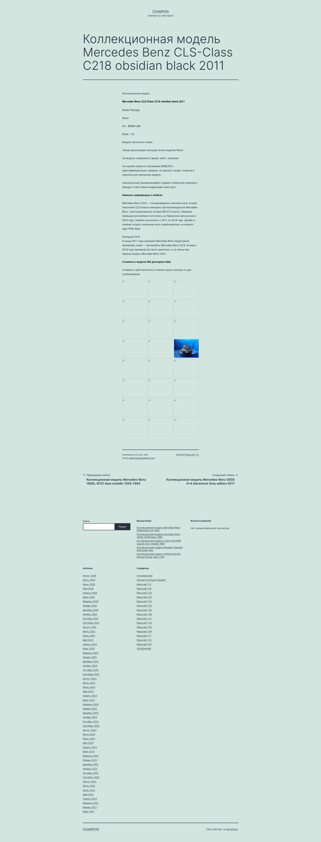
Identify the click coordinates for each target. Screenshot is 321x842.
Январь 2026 (90, 605)
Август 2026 (89, 575)
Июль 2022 (89, 786)
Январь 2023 (90, 760)
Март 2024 (89, 700)
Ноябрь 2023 (90, 717)
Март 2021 (88, 811)
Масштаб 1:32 (144, 597)
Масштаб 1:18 (192, 454)
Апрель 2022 (90, 798)
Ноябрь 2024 (90, 665)
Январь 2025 (90, 657)
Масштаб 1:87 (144, 644)
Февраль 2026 (90, 601)
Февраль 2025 (90, 653)
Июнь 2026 (89, 584)
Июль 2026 (89, 580)
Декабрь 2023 (90, 713)
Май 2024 (88, 691)
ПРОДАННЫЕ (144, 648)
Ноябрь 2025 (90, 614)
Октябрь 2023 (90, 721)
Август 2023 (89, 730)
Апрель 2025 (90, 644)
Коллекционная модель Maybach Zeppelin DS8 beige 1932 (160, 549)
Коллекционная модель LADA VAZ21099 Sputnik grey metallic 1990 (159, 542)
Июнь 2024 (89, 687)
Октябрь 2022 (90, 773)
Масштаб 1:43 (144, 623)
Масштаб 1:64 (144, 631)
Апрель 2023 (90, 747)
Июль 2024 (89, 683)
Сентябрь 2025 (91, 623)
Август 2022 (89, 781)
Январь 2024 (90, 708)
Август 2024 (90, 678)
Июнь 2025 (89, 635)
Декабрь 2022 (90, 764)
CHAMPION (160, 11)
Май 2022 (88, 794)
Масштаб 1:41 (144, 618)
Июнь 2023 (89, 738)
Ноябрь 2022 (90, 768)
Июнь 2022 (89, 790)
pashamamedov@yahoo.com (142, 458)
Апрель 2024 (90, 695)
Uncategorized (144, 575)
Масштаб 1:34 (144, 601)
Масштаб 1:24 (144, 593)
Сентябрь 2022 (91, 777)
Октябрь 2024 (91, 670)
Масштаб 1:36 (144, 610)
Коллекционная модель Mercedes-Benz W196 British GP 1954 (158, 529)
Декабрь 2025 (90, 610)
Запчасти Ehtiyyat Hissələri (151, 580)
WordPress (232, 829)
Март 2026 (89, 597)
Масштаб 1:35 (144, 605)
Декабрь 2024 (91, 661)
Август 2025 (89, 627)
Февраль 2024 (91, 704)
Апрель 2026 (90, 593)
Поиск (86, 521)
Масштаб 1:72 (144, 640)
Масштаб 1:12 (144, 584)
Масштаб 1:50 (144, 627)
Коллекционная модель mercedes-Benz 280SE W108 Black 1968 (158, 535)
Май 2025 (88, 640)
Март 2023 (89, 751)
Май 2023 (88, 743)
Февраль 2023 (90, 756)
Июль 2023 (89, 734)
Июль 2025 (89, 631)
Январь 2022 (90, 807)
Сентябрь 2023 (91, 726)
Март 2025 (89, 648)
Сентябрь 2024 (91, 674)
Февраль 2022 (90, 803)
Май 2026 (88, 588)
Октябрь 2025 (90, 618)
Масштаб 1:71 (144, 635)
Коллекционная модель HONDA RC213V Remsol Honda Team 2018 (159, 555)
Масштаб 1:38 (144, 614)
